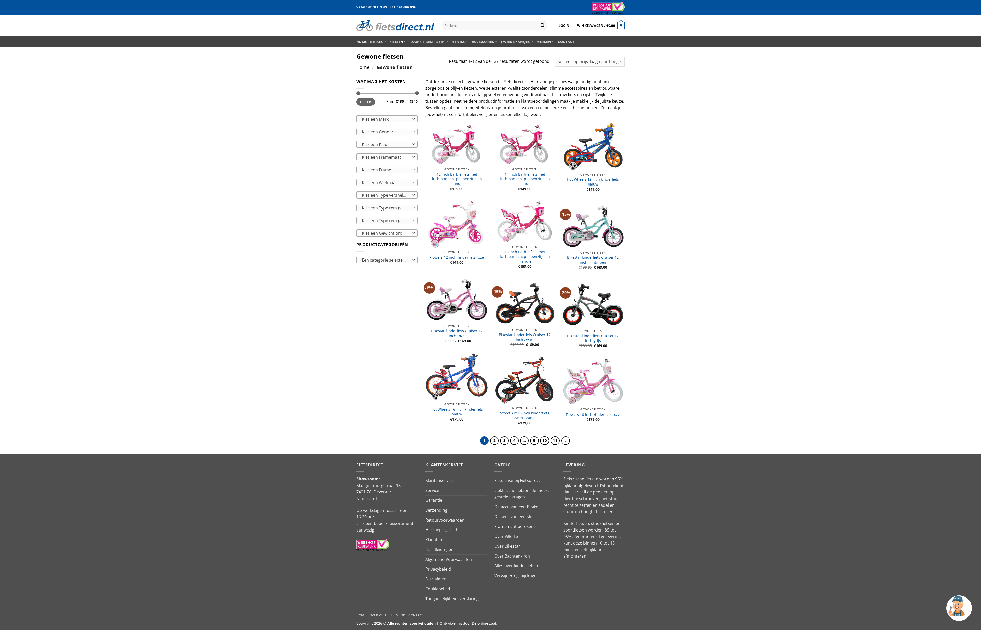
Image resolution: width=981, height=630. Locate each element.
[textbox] (386, 119)
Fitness (458, 41)
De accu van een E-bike (516, 507)
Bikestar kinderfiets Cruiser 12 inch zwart (525, 337)
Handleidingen (439, 549)
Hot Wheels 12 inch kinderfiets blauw (593, 182)
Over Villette (506, 536)
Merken (543, 41)
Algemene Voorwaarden (448, 559)
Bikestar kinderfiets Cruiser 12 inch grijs (593, 338)
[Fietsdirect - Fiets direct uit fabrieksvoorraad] (395, 25)
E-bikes (376, 41)
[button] (564, 25)
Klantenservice (439, 480)
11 (555, 440)
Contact (566, 41)
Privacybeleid (438, 569)
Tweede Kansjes (515, 41)
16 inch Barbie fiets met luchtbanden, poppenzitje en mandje (525, 257)
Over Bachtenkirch (512, 556)
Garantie (433, 500)
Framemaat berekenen (516, 526)
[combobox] (387, 118)
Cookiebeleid (437, 589)
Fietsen (396, 41)
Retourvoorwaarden (444, 520)
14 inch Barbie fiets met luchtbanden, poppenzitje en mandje (525, 179)
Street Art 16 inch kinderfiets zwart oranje (524, 415)
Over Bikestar (507, 546)
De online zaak (484, 623)
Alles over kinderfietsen (516, 566)
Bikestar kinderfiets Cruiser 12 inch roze (457, 333)
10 (544, 440)
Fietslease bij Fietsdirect (517, 480)
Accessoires (483, 41)
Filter (365, 102)
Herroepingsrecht (442, 530)
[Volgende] (565, 440)
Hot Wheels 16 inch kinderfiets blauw (457, 411)
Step (440, 41)
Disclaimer (435, 579)
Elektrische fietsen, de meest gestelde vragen (521, 494)
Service (432, 490)
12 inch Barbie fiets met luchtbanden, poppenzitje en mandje (457, 179)
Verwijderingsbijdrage (515, 575)
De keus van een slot (514, 517)
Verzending (436, 510)
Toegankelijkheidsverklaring (452, 598)
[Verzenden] (542, 25)
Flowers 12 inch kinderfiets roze (457, 257)
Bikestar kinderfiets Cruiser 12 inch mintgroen (593, 260)
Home (361, 41)
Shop (400, 615)
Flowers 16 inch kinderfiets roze (593, 414)
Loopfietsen (421, 41)
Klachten (433, 539)
